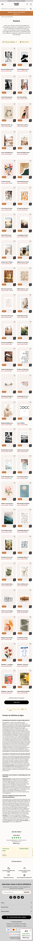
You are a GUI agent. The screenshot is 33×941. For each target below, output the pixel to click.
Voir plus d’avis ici (16, 861)
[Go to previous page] (7, 709)
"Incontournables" (24, 820)
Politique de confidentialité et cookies (16, 926)
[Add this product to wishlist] (14, 48)
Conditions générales (16, 921)
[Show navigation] (2, 4)
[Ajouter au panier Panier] (14, 65)
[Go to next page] (25, 709)
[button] (26, 934)
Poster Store (4, 16)
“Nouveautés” (5, 821)
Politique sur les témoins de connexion (16, 923)
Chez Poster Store (6, 778)
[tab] (27, 4)
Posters (11, 16)
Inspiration (5, 815)
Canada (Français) (16, 934)
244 (22, 709)
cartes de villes (10, 765)
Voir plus (16, 702)
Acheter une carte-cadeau (17, 917)
